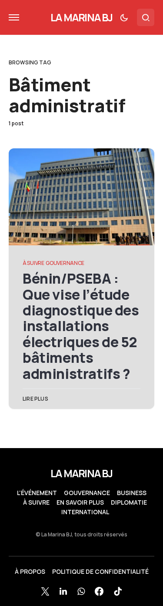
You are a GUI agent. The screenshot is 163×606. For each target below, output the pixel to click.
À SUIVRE (33, 263)
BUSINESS (131, 493)
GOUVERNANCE (65, 263)
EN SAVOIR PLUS (80, 502)
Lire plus (35, 398)
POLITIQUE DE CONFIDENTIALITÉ (100, 572)
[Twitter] (45, 591)
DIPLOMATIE (129, 502)
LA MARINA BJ (81, 17)
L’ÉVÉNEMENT (37, 493)
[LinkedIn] (63, 591)
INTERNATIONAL (85, 512)
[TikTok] (117, 591)
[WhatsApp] (81, 591)
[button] (13, 17)
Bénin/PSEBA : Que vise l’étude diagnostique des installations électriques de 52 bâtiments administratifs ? (81, 326)
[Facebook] (99, 591)
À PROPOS (30, 572)
